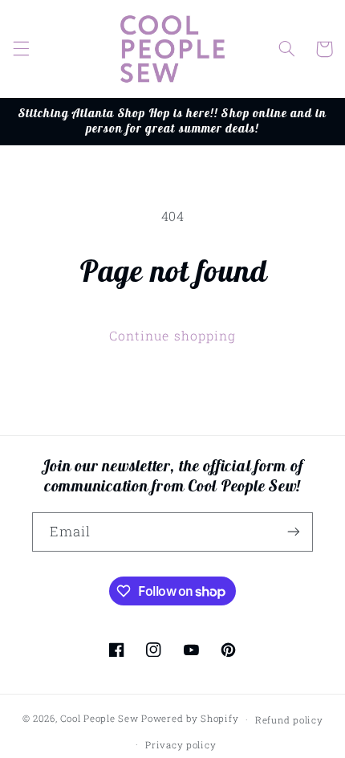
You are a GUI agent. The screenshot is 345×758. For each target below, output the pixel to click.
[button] (20, 49)
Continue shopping (172, 335)
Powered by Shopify (189, 719)
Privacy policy (180, 745)
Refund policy (289, 720)
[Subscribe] (293, 532)
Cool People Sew (99, 719)
